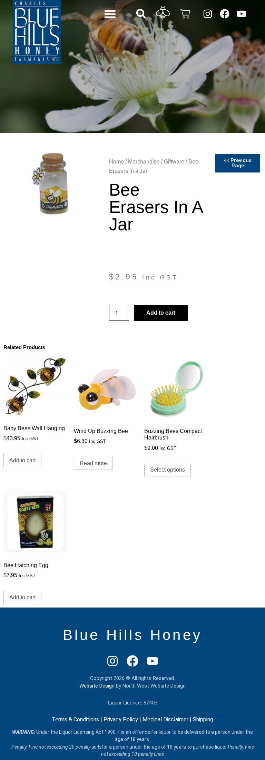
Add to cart (160, 313)
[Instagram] (207, 13)
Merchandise (144, 162)
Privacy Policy (121, 719)
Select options (167, 470)
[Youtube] (241, 13)
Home (116, 162)
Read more (93, 463)
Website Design (97, 686)
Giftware (174, 162)
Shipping (203, 719)
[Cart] (185, 13)
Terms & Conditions (75, 719)
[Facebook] (224, 13)
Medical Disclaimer (165, 719)
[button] (110, 13)
